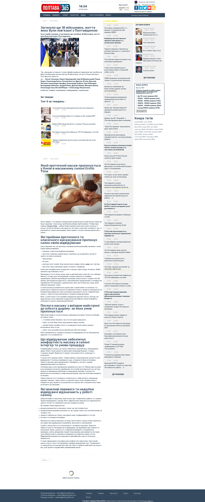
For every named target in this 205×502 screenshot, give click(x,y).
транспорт (137, 129)
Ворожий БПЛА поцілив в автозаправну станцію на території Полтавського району (117, 365)
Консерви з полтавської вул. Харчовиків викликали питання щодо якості (116, 336)
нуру (88, 264)
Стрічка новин (110, 21)
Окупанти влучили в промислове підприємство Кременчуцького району (116, 196)
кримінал (155, 132)
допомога (146, 134)
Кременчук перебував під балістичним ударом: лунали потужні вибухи (115, 89)
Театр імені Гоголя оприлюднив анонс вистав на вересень (73, 108)
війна (52, 90)
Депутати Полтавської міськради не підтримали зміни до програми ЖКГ (117, 325)
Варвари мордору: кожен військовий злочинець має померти (149, 61)
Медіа (83, 15)
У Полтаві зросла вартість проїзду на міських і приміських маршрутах (117, 233)
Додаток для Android (147, 2)
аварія (136, 139)
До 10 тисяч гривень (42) (148, 96)
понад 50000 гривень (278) (149, 108)
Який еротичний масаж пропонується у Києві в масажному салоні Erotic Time (71, 168)
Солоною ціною (148, 71)
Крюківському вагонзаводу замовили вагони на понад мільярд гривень (117, 137)
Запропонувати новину (143, 11)
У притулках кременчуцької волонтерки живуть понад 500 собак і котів (116, 70)
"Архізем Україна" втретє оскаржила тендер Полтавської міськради (116, 307)
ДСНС (136, 134)
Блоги (108, 15)
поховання (61, 90)
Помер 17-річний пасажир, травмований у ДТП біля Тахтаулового (114, 346)
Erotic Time (52, 226)
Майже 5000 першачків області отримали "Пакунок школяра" (74, 124)
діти (152, 127)
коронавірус (150, 137)
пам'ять (45, 90)
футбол (156, 124)
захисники (84, 90)
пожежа (156, 129)
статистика (138, 137)
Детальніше (118, 374)
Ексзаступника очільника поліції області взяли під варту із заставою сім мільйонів (118, 147)
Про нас (137, 5)
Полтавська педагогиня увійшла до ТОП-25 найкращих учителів (75, 132)
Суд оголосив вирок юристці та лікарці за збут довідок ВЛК (73, 116)
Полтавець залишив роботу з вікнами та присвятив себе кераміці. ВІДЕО (115, 30)
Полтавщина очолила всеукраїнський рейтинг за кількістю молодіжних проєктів (116, 185)
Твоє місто (114, 493)
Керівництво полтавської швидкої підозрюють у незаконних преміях (115, 41)
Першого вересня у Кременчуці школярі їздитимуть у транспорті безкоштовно (117, 51)
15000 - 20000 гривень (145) (149, 101)
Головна (46, 15)
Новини (56, 15)
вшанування (72, 90)
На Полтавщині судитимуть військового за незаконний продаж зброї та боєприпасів (117, 166)
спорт (146, 122)
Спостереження (149, 43)
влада (144, 127)
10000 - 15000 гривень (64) (149, 98)
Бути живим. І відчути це (152, 51)
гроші (145, 132)
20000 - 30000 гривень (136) (149, 103)
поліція (136, 122)
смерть (136, 132)
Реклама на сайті (148, 5)
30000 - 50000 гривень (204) (149, 105)
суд (147, 124)
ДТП (147, 129)
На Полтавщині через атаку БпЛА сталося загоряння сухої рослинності (117, 206)
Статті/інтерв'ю (96, 15)
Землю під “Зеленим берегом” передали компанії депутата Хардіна (115, 110)
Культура (74, 15)
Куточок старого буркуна (140, 15)
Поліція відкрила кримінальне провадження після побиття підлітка (115, 99)
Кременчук (137, 124)
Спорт (65, 15)
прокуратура (147, 139)
